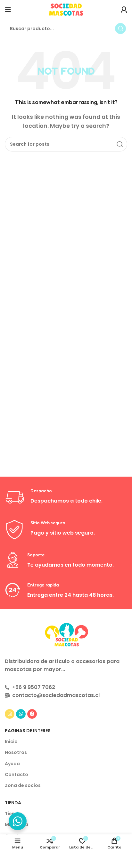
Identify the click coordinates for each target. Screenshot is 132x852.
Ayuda (12, 763)
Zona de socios (23, 785)
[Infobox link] (66, 497)
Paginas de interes (28, 730)
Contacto (16, 774)
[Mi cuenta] (124, 9)
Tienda (13, 802)
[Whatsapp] (21, 714)
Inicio (11, 741)
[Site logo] (66, 9)
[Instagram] (9, 714)
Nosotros (16, 752)
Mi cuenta (16, 824)
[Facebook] (32, 714)
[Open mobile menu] (8, 9)
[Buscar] (120, 28)
